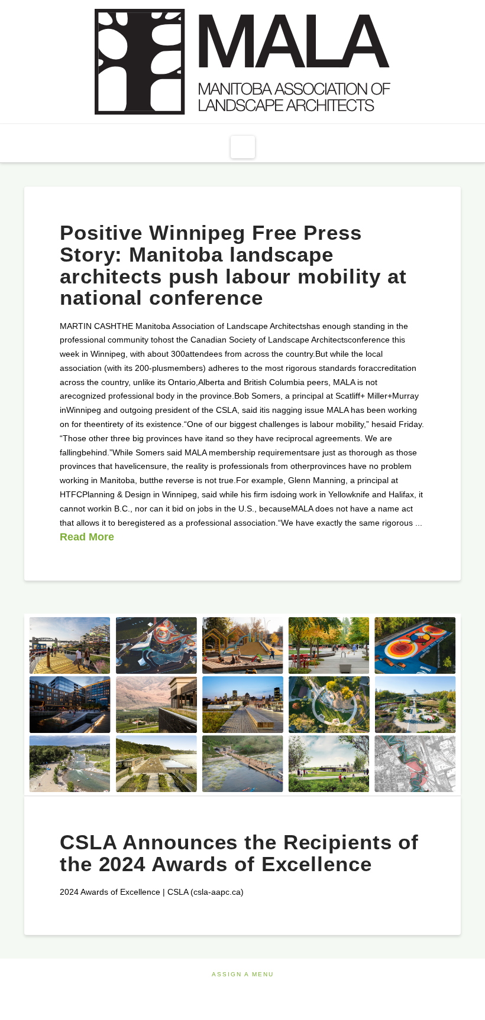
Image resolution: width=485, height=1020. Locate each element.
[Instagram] (262, 990)
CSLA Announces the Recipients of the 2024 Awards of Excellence (239, 852)
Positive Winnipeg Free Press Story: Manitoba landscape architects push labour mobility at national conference (233, 265)
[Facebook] (222, 990)
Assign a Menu (243, 974)
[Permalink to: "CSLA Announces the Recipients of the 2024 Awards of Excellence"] (242, 705)
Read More (87, 537)
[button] (243, 147)
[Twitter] (242, 990)
